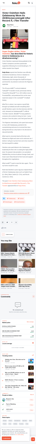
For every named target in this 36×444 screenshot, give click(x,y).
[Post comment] (33, 439)
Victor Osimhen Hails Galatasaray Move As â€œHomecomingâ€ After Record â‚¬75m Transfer (17, 183)
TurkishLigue (8, 202)
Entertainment (17, 420)
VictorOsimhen (20, 202)
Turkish (21, 198)
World (30, 420)
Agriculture (24, 420)
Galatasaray (12, 198)
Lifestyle (4, 420)
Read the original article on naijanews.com (16, 193)
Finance (10, 420)
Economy (21, 423)
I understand (6, 438)
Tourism (4, 423)
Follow (31, 399)
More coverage (30, 321)
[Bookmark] (3, 222)
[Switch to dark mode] (32, 3)
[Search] (28, 3)
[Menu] (3, 2)
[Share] (12, 222)
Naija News (10, 24)
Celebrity (15, 423)
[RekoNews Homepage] (16, 3)
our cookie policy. (19, 434)
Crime (10, 423)
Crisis (27, 423)
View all (32, 394)
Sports (3, 9)
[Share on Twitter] (7, 222)
